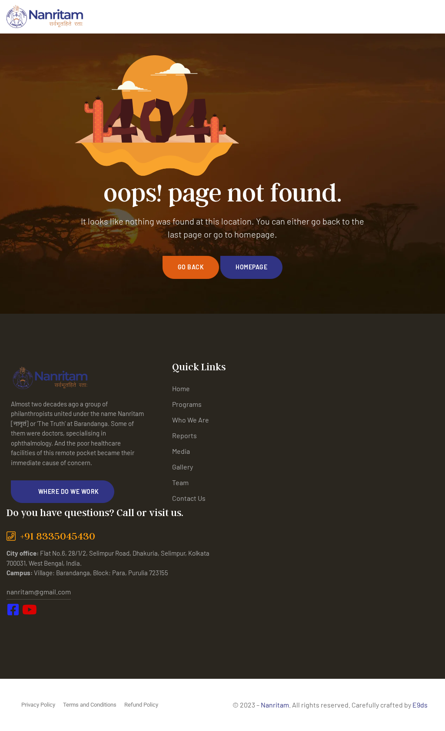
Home (181, 388)
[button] (62, 491)
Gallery (182, 467)
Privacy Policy (38, 704)
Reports (184, 435)
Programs (187, 404)
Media (181, 451)
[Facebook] (15, 628)
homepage (251, 267)
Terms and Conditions (89, 704)
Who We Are (190, 420)
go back (191, 267)
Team (180, 482)
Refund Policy (141, 704)
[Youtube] (34, 628)
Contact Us (189, 498)
